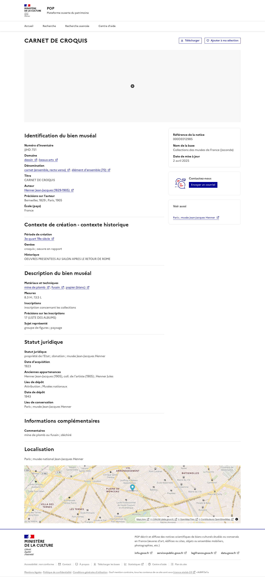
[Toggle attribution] (237, 519)
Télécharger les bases (109, 564)
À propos (84, 564)
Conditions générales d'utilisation (90, 572)
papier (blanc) (75, 287)
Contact (66, 564)
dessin (28, 160)
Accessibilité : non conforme (39, 564)
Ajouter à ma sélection (224, 40)
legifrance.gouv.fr (202, 553)
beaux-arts (46, 160)
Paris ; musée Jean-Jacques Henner (194, 218)
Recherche (49, 26)
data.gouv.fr (228, 553)
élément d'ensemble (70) (89, 170)
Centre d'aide (107, 26)
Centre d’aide (159, 564)
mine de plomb (34, 287)
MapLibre (141, 519)
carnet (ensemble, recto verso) (45, 170)
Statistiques (134, 564)
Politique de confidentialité (57, 572)
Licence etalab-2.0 (182, 572)
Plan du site (181, 564)
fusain (56, 287)
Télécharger (192, 40)
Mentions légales (32, 572)
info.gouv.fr (142, 553)
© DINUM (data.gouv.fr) (162, 519)
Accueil (28, 26)
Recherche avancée (77, 26)
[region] (132, 494)
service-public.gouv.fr (170, 553)
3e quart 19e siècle (37, 239)
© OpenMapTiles (186, 519)
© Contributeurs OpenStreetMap (214, 519)
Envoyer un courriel (203, 185)
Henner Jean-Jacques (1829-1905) (47, 190)
